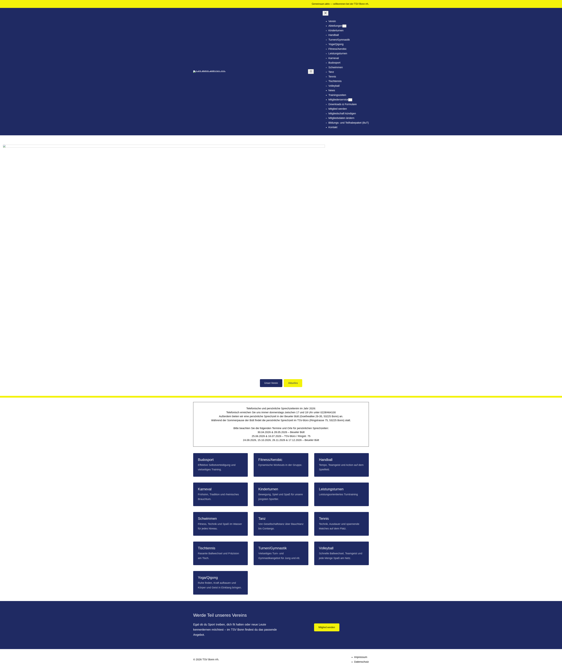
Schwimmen (207, 518)
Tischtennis (206, 548)
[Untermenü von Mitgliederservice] (350, 99)
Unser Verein (271, 383)
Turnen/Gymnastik (272, 548)
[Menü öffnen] (311, 71)
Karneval (204, 489)
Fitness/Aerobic (270, 460)
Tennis (324, 518)
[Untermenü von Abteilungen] (344, 26)
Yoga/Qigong (208, 577)
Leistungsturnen (331, 489)
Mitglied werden (326, 627)
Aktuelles (293, 383)
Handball (325, 460)
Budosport (206, 460)
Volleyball (326, 548)
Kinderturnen (268, 489)
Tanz (262, 518)
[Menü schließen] (325, 13)
